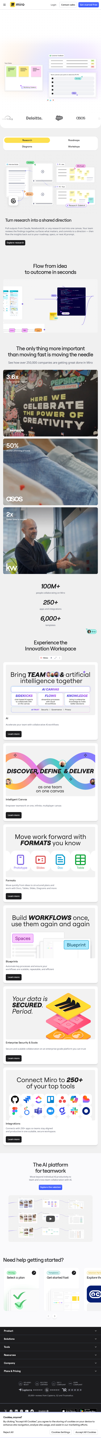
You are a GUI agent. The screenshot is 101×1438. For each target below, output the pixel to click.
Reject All (8, 1432)
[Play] (50, 1219)
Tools (7, 1346)
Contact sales (68, 4)
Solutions (9, 1338)
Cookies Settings (60, 1432)
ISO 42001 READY (27, 1384)
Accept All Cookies (85, 1432)
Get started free (88, 4)
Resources (10, 1354)
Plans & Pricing (12, 1371)
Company (9, 1363)
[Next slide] (54, 1316)
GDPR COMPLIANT (77, 1384)
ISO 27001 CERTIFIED (44, 1384)
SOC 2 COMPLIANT (61, 1384)
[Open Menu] (4, 4)
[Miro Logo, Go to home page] (17, 5)
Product (8, 1330)
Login (53, 4)
